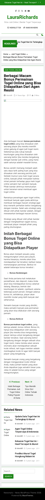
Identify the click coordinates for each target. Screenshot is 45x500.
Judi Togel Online (13, 70)
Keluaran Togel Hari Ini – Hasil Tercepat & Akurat (20, 3)
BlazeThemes (27, 495)
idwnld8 (9, 95)
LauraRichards (22, 17)
